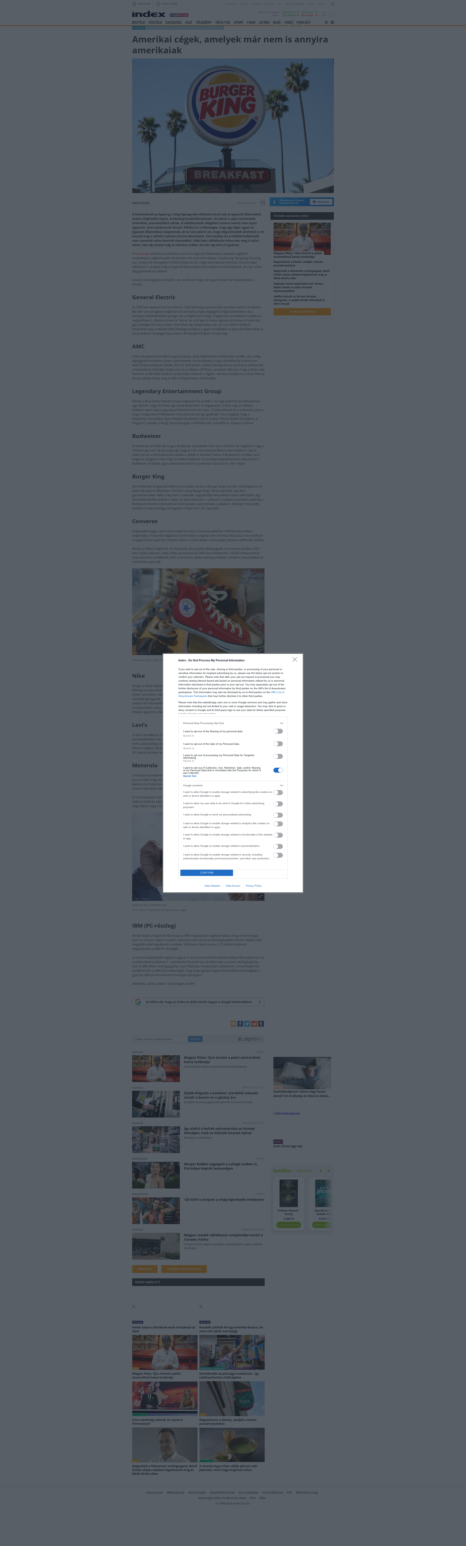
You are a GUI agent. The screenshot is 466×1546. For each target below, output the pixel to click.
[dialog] (233, 773)
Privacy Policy (254, 885)
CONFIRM (207, 872)
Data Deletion (212, 885)
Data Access (233, 885)
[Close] (296, 660)
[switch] (278, 731)
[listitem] (233, 723)
